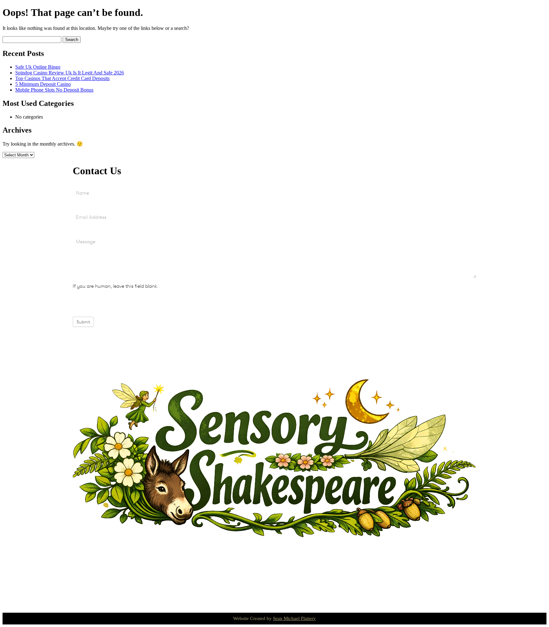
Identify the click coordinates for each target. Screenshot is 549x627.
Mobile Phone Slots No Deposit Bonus (54, 90)
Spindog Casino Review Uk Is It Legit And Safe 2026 (69, 72)
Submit (83, 322)
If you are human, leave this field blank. (115, 286)
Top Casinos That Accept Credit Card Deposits (62, 78)
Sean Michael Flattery (294, 618)
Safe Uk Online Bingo (37, 67)
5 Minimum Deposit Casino (43, 84)
